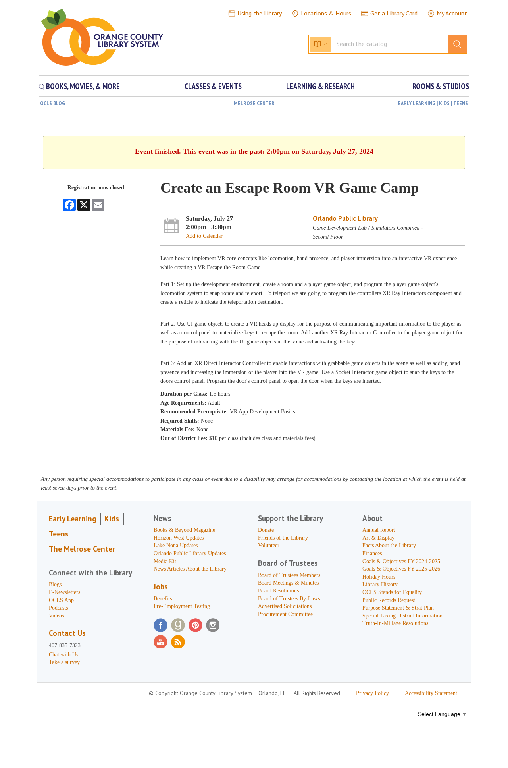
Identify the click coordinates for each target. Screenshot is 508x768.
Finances (372, 553)
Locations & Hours (326, 13)
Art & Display (378, 538)
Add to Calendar (204, 236)
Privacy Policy (372, 693)
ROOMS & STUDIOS (440, 86)
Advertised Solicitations (285, 606)
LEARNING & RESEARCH (320, 86)
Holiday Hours (378, 577)
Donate (266, 530)
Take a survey (64, 662)
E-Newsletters (64, 592)
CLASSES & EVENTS (213, 86)
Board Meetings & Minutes (288, 583)
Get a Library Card (394, 13)
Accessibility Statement (431, 693)
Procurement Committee (285, 614)
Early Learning (72, 518)
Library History (380, 584)
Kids (111, 518)
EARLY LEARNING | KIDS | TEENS (433, 103)
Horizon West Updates (179, 538)
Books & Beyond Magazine (184, 530)
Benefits (163, 599)
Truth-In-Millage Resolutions (395, 623)
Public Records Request (388, 600)
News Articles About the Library (190, 569)
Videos (56, 616)
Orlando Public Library (345, 218)
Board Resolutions (278, 591)
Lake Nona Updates (176, 545)
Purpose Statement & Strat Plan (398, 608)
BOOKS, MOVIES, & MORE (82, 86)
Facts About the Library (389, 545)
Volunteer (268, 545)
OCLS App (61, 600)
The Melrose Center (82, 549)
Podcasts (58, 608)
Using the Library (259, 13)
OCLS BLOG (52, 103)
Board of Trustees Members (289, 575)
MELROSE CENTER (254, 103)
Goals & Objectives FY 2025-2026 (401, 569)
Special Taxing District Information (402, 616)
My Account (452, 13)
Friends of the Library (283, 538)
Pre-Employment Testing (182, 606)
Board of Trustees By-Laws (289, 599)
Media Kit (165, 561)
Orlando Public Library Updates (190, 553)
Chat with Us (63, 655)
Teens (59, 533)
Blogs (55, 584)
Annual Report (378, 530)
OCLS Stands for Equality (392, 592)
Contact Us (67, 633)
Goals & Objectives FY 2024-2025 (401, 561)
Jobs (161, 586)
